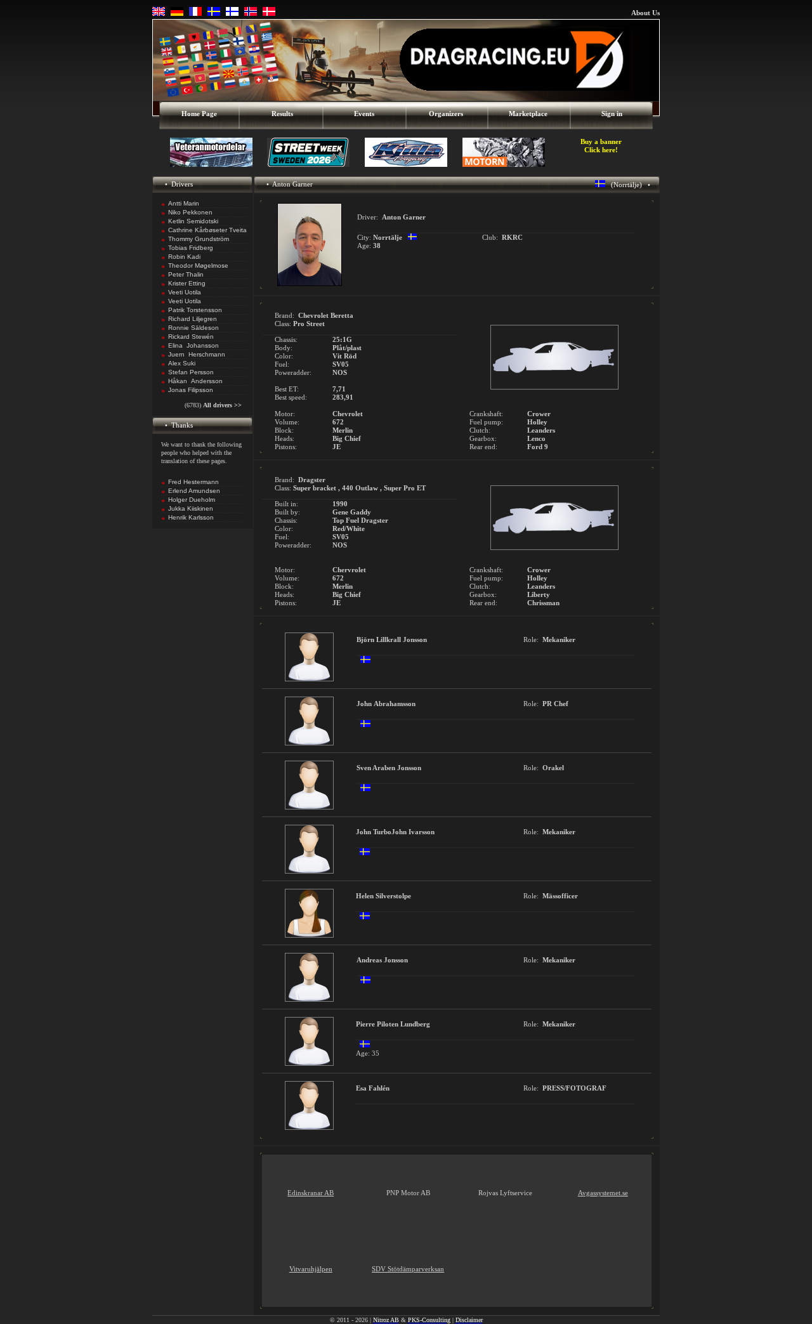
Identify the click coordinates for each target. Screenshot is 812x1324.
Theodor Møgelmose (198, 265)
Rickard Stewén (191, 336)
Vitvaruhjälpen (310, 1269)
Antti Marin (183, 203)
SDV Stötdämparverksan (408, 1269)
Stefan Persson (191, 372)
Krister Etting (187, 283)
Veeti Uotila (184, 292)
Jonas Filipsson (190, 389)
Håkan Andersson (195, 380)
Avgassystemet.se (603, 1192)
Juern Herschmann (196, 354)
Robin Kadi (184, 256)
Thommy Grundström (198, 238)
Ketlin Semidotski (193, 221)
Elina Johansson (193, 345)
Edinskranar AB (310, 1192)
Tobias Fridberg (190, 247)
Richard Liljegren (192, 318)
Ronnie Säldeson (193, 327)
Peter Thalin (186, 274)
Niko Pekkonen (190, 212)
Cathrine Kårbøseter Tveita (207, 229)
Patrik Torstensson (195, 309)
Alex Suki (181, 363)
